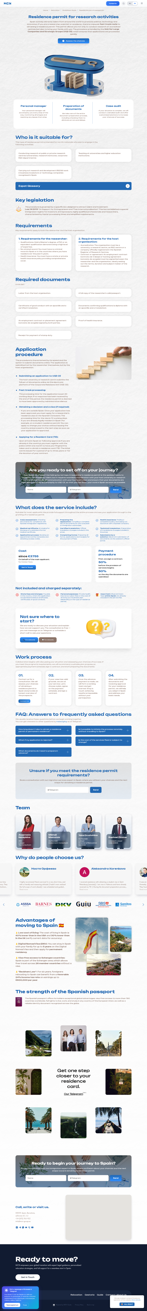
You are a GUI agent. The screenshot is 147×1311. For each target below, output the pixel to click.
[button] (132, 3)
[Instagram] (17, 1227)
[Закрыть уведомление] (143, 1297)
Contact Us (113, 3)
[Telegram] (20, 1227)
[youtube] (32, 1227)
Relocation (55, 10)
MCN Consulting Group (7, 3)
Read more (133, 889)
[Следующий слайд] (130, 807)
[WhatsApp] (23, 1227)
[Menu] (142, 3)
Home (45, 10)
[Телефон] (29, 1227)
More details (136, 1300)
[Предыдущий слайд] (125, 807)
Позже (25, 1305)
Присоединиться (12, 1305)
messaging (61, 722)
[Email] (26, 1227)
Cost (22, 550)
